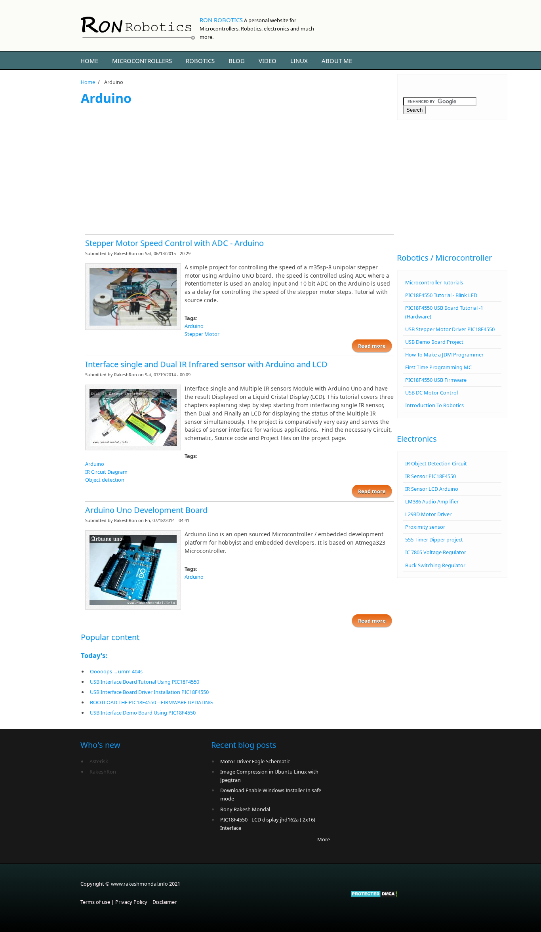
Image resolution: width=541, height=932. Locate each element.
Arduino (194, 326)
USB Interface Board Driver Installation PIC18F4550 (149, 692)
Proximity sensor (425, 526)
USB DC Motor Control (431, 392)
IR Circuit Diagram (106, 471)
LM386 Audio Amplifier (432, 501)
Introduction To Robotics (434, 405)
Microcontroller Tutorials (434, 282)
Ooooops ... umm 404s (116, 671)
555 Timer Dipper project (434, 539)
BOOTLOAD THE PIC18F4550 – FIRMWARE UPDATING (151, 702)
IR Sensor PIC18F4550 (430, 476)
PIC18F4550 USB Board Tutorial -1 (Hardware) (444, 312)
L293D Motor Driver (428, 514)
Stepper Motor (202, 333)
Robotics (200, 61)
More (323, 839)
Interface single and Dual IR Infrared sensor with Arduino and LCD (206, 364)
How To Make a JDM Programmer (444, 354)
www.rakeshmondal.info (139, 883)
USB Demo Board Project (434, 341)
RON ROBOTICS (221, 20)
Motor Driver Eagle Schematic (255, 761)
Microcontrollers (142, 61)
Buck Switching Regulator (435, 565)
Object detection (104, 479)
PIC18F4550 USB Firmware (436, 379)
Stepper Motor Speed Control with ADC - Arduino (174, 243)
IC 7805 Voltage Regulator (435, 552)
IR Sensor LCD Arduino (431, 488)
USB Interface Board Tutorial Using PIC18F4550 (144, 681)
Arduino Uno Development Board (146, 510)
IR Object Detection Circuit (436, 463)
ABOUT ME (337, 61)
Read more (375, 345)
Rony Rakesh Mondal (245, 809)
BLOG (237, 61)
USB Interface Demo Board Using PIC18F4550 (143, 712)
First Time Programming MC (438, 367)
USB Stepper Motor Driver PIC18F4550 (450, 329)
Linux (299, 61)
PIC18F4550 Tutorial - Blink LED (441, 295)
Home (89, 61)
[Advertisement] (237, 169)
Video (267, 61)
